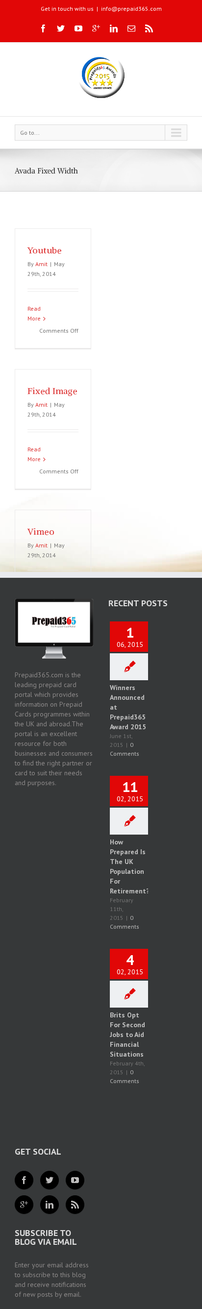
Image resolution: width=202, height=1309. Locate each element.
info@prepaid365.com (131, 8)
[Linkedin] (114, 28)
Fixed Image (52, 390)
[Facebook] (43, 28)
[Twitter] (61, 28)
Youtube (44, 250)
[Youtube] (78, 28)
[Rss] (149, 28)
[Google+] (96, 28)
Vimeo (40, 531)
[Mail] (131, 28)
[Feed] (75, 1204)
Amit (41, 264)
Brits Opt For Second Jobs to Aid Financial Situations (127, 1035)
